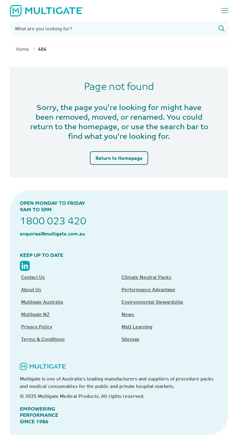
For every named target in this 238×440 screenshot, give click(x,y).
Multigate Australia (42, 302)
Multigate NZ (35, 314)
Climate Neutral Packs (146, 277)
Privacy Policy (36, 326)
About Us (31, 289)
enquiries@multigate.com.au (52, 233)
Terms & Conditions (43, 339)
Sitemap (130, 339)
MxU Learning (136, 326)
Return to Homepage (119, 158)
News (127, 314)
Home (22, 48)
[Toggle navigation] (225, 10)
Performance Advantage (148, 289)
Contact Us (33, 277)
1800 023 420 (53, 220)
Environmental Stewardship (152, 302)
